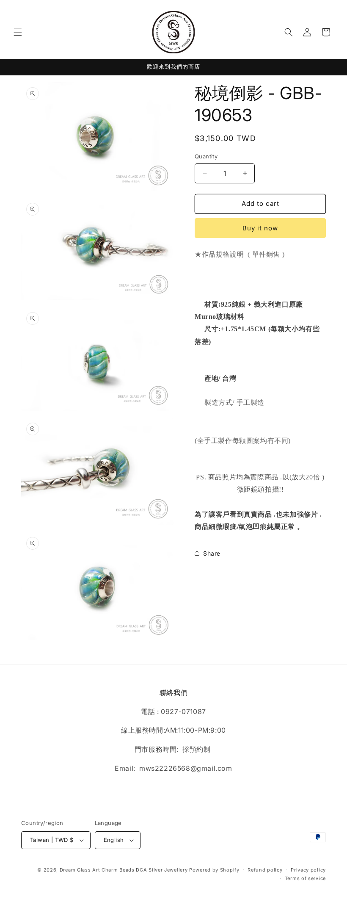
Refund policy (265, 870)
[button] (17, 32)
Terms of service (305, 878)
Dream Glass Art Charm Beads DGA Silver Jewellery (124, 870)
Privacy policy (308, 870)
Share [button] (211, 553)
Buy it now (260, 228)
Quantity (206, 156)
